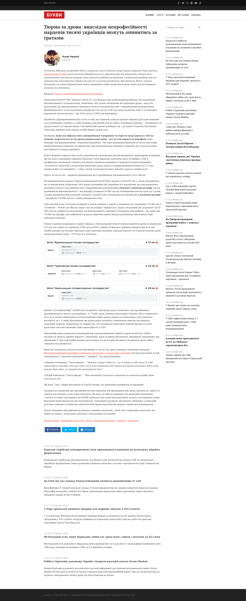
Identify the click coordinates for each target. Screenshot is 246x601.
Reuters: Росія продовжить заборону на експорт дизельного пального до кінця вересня (184, 292)
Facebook (53, 429)
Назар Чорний (70, 56)
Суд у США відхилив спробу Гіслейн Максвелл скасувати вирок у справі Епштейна (181, 189)
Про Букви (50, 2)
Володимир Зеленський (72, 420)
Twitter (71, 429)
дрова (89, 420)
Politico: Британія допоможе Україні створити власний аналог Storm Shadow (96, 561)
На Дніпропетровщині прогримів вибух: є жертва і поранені (182, 223)
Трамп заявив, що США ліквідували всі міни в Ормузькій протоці (184, 358)
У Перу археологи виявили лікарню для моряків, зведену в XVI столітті (92, 508)
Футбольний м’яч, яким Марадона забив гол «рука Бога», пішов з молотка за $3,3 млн (102, 536)
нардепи (121, 420)
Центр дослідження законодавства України (79, 93)
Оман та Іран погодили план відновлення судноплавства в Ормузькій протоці (182, 206)
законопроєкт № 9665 (55, 74)
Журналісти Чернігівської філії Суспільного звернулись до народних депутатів (87, 352)
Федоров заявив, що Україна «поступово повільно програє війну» (183, 160)
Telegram (88, 429)
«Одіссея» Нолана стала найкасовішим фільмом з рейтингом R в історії (179, 130)
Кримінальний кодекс (104, 420)
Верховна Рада (51, 420)
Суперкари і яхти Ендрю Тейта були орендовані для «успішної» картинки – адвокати (183, 276)
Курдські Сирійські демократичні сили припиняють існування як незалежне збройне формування (102, 451)
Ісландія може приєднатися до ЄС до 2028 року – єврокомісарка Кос (182, 342)
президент (133, 420)
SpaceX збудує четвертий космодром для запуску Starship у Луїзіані (183, 259)
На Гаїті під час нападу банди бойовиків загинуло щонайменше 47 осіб (92, 481)
